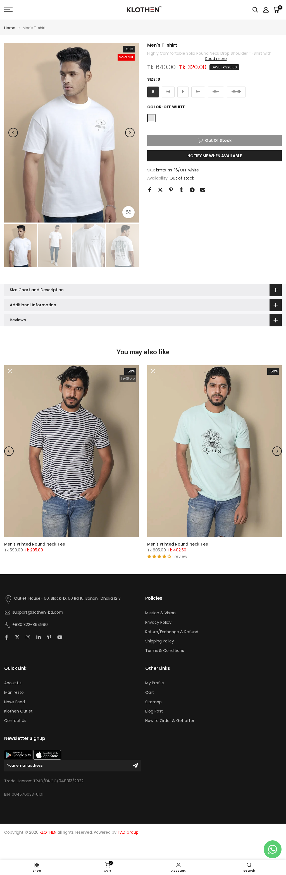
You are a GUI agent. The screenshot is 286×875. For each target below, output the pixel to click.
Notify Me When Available (214, 156)
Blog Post (154, 711)
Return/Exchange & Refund (171, 632)
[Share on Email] (202, 189)
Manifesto (14, 692)
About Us (13, 683)
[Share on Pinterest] (170, 189)
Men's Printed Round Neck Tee (34, 544)
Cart (149, 692)
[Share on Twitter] (160, 189)
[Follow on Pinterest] (49, 637)
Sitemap (153, 702)
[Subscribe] (135, 765)
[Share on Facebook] (149, 189)
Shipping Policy (159, 641)
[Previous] (13, 132)
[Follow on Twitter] (17, 637)
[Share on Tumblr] (181, 189)
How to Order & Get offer (169, 720)
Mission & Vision (160, 613)
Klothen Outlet (18, 711)
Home (9, 28)
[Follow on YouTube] (59, 637)
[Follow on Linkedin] (38, 637)
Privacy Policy (158, 622)
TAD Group (128, 832)
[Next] (130, 132)
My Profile (154, 683)
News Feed (14, 702)
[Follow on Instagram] (27, 637)
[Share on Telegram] (192, 189)
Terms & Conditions (164, 650)
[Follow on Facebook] (6, 637)
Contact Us (15, 720)
